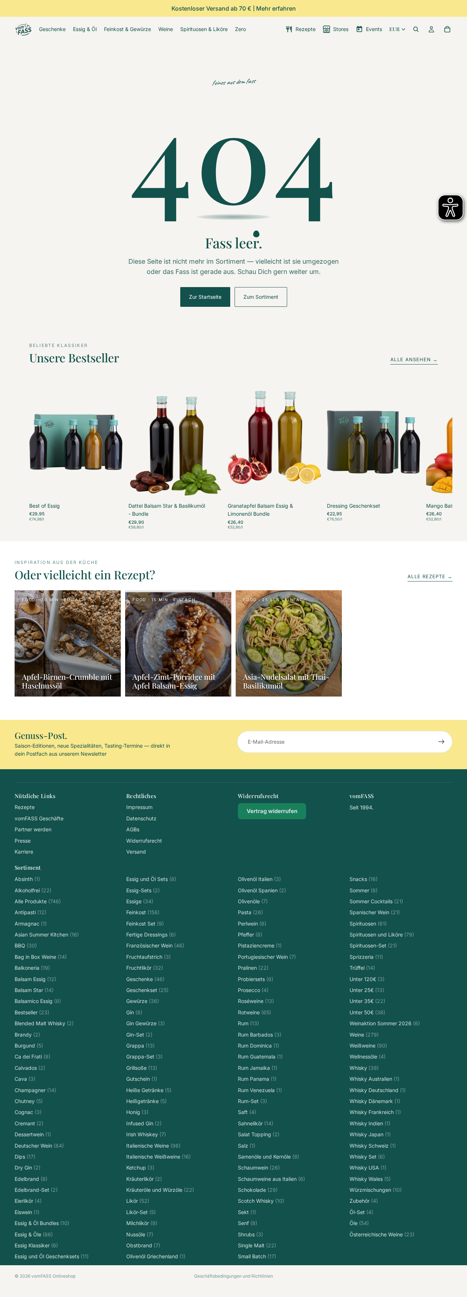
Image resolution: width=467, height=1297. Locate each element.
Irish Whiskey (146, 1134)
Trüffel (362, 968)
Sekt (247, 1212)
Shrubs (250, 1234)
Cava (25, 1079)
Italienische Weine (153, 1145)
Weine (364, 1034)
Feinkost (142, 912)
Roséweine (256, 1001)
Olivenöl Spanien (262, 890)
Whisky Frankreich (375, 1112)
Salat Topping (258, 1134)
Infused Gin (144, 1123)
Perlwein (252, 923)
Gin (134, 1012)
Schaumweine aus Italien (271, 1179)
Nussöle (139, 1234)
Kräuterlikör (144, 1179)
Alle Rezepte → (430, 576)
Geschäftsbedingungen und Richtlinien (233, 1276)
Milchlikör (141, 1223)
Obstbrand (143, 1245)
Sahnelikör (255, 1123)
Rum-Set (252, 1101)
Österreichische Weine (382, 1234)
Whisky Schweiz (373, 1145)
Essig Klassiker (36, 1245)
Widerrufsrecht (144, 841)
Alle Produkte (38, 901)
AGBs (132, 829)
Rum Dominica (258, 1045)
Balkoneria (32, 968)
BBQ (26, 945)
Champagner (35, 1090)
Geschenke (145, 979)
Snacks (364, 879)
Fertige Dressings (151, 934)
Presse (23, 841)
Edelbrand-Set (36, 1190)
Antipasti (30, 912)
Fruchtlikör (144, 968)
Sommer (364, 890)
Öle (359, 1223)
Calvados (30, 1068)
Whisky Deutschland (378, 1090)
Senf (247, 1223)
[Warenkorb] (447, 29)
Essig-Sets (143, 890)
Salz (246, 1145)
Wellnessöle (368, 1056)
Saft (247, 1112)
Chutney (29, 1101)
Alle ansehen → (414, 359)
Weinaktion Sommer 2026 (385, 1023)
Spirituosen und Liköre (382, 934)
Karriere (24, 851)
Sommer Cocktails (376, 901)
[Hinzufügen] (111, 489)
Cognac (28, 1112)
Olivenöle (253, 901)
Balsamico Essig (38, 1001)
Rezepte (25, 807)
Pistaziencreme (260, 945)
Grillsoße (141, 1068)
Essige (139, 901)
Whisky (364, 1068)
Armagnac (31, 923)
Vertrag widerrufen (272, 811)
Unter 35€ (367, 1001)
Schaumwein (259, 1167)
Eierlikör (28, 1201)
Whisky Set (367, 1156)
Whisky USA (368, 1167)
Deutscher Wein (39, 1145)
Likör (137, 1201)
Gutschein (141, 1079)
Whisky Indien (370, 1123)
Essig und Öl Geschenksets (52, 1256)
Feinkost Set (145, 923)
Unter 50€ (367, 1012)
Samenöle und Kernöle (268, 1156)
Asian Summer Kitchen (47, 934)
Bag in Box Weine (41, 957)
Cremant (29, 1123)
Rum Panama (257, 1079)
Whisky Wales (370, 1179)
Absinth (27, 879)
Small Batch (257, 1256)
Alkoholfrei (33, 890)
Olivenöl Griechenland (155, 1256)
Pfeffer (250, 934)
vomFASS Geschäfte (39, 818)
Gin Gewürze (145, 1023)
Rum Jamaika (257, 1068)
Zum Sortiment (260, 297)
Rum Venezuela (260, 1090)
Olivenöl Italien (259, 879)
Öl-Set (361, 1212)
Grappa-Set (144, 1056)
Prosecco (253, 990)
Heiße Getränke (148, 1090)
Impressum (139, 807)
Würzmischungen (376, 1190)
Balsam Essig (35, 979)
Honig (137, 1112)
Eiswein (27, 1212)
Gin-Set (139, 1034)
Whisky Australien (375, 1079)
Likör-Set (141, 1212)
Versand (136, 851)
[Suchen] (416, 29)
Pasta (250, 912)
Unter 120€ (367, 979)
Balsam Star (34, 990)
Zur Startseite (205, 297)
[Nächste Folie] (430, 457)
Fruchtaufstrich (148, 957)
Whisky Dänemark (375, 1101)
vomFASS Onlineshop (53, 1276)
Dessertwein (33, 1134)
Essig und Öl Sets (151, 879)
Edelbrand (31, 1179)
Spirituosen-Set (373, 945)
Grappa (140, 1045)
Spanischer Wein (375, 912)
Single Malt (257, 1245)
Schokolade (258, 1190)
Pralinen (253, 968)
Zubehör (364, 1201)
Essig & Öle (34, 1234)
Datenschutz (141, 818)
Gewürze (142, 1001)
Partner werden (33, 829)
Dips (25, 1156)
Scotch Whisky (261, 1201)
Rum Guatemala (260, 1056)
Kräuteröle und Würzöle (160, 1190)
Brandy (27, 1034)
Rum (248, 1023)
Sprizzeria (366, 957)
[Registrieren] (441, 741)
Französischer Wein (155, 945)
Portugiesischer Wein (267, 957)
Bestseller (32, 1012)
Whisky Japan (370, 1134)
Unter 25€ (367, 990)
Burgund (29, 1045)
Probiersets (255, 979)
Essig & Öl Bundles (42, 1223)
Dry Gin (27, 1167)
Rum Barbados (259, 1034)
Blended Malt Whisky (44, 1023)
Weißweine (368, 1045)
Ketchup (140, 1167)
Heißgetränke (146, 1101)
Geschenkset (147, 990)
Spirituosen (368, 923)
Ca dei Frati (32, 1056)
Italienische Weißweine (158, 1156)
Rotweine (254, 1012)
